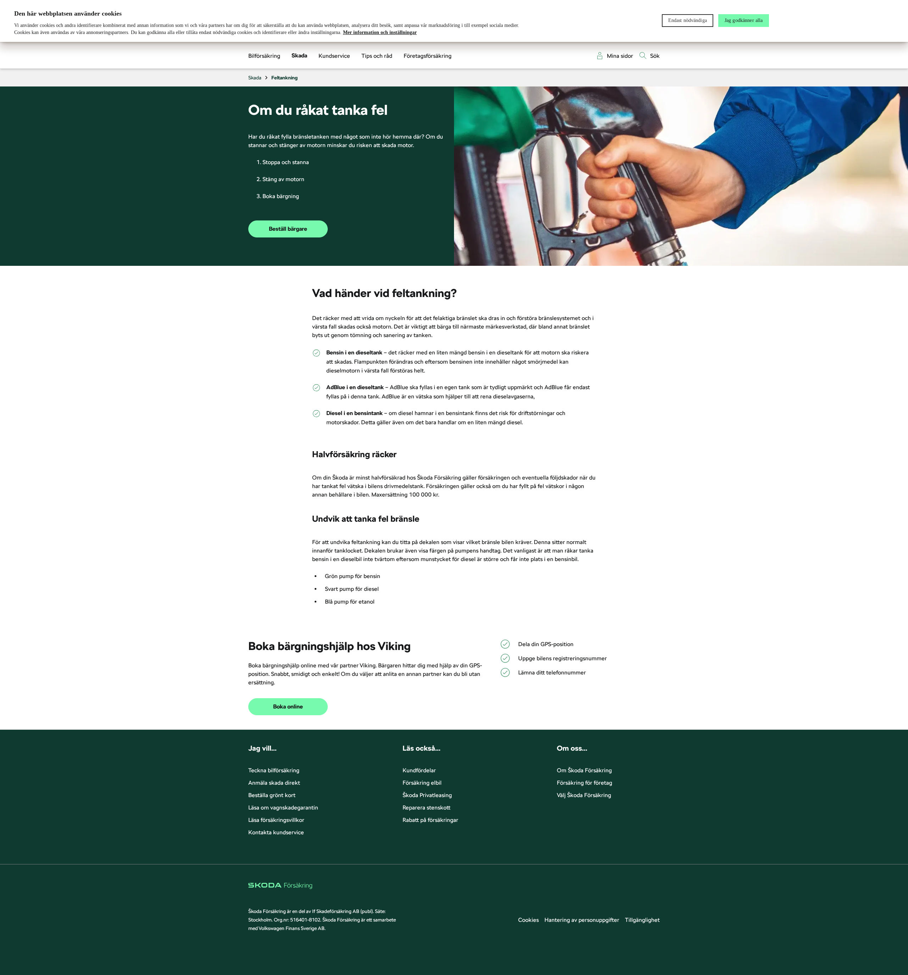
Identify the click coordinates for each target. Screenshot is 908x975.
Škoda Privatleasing (427, 795)
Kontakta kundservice (276, 832)
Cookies (528, 920)
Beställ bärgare (288, 228)
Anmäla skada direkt (274, 782)
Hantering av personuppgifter (581, 920)
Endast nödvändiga (687, 20)
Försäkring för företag (584, 782)
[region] (454, 21)
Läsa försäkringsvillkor (276, 820)
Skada (254, 77)
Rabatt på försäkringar (430, 820)
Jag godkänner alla (744, 20)
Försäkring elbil (422, 782)
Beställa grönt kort (271, 795)
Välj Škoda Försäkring (584, 795)
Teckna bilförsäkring (273, 770)
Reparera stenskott (426, 807)
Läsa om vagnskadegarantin (283, 807)
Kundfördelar (419, 770)
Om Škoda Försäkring (584, 770)
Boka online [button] (288, 706)
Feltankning (284, 77)
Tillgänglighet (642, 920)
